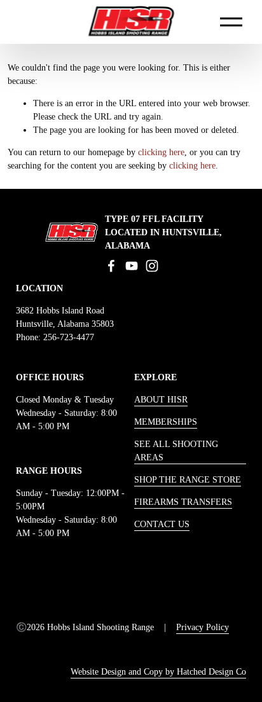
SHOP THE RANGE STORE (187, 480)
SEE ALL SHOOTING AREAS (176, 450)
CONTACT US (162, 524)
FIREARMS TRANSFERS (183, 502)
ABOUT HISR (161, 399)
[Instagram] (152, 265)
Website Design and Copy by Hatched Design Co (158, 672)
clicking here (161, 152)
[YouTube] (131, 265)
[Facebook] (111, 265)
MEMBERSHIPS (165, 422)
